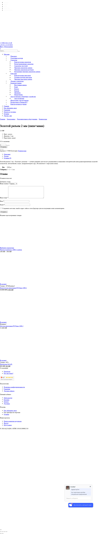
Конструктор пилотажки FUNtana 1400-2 (13, 288)
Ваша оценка (5, 184)
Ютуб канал (8, 425)
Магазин (6, 54)
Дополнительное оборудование (27, 119)
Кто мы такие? (8, 373)
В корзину (4, 147)
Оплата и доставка (10, 112)
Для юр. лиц (8, 116)
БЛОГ (6, 4)
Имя (2, 201)
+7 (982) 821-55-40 (6, 44)
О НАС (6, 2)
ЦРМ (5, 6)
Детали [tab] (6, 156)
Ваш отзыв (4, 198)
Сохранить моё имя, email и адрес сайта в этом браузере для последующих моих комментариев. (33, 208)
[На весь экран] (2, 531)
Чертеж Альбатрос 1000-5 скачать (11, 250)
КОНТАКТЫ (8, 10)
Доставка (7, 404)
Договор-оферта (9, 391)
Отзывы (6, 114)
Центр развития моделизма (13, 421)
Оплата (6, 402)
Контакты (7, 371)
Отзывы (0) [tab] (7, 158)
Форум (6, 423)
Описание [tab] (7, 154)
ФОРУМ (6, 8)
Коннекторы (43, 119)
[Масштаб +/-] (1, 531)
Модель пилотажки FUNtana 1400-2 (11, 326)
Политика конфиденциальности (14, 387)
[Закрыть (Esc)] (6, 531)
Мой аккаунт (8, 398)
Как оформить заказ (10, 108)
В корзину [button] (3, 284)
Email (2, 205)
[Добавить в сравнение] (2, 149)
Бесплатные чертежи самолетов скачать (27, 72)
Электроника (11, 119)
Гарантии (7, 110)
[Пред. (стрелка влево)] (1, 533)
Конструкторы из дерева (19, 104)
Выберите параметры (7, 248)
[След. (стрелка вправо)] (2, 533)
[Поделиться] (4, 531)
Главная (6, 106)
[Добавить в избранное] (1, 149)
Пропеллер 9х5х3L (6, 364)
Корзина (6, 400)
